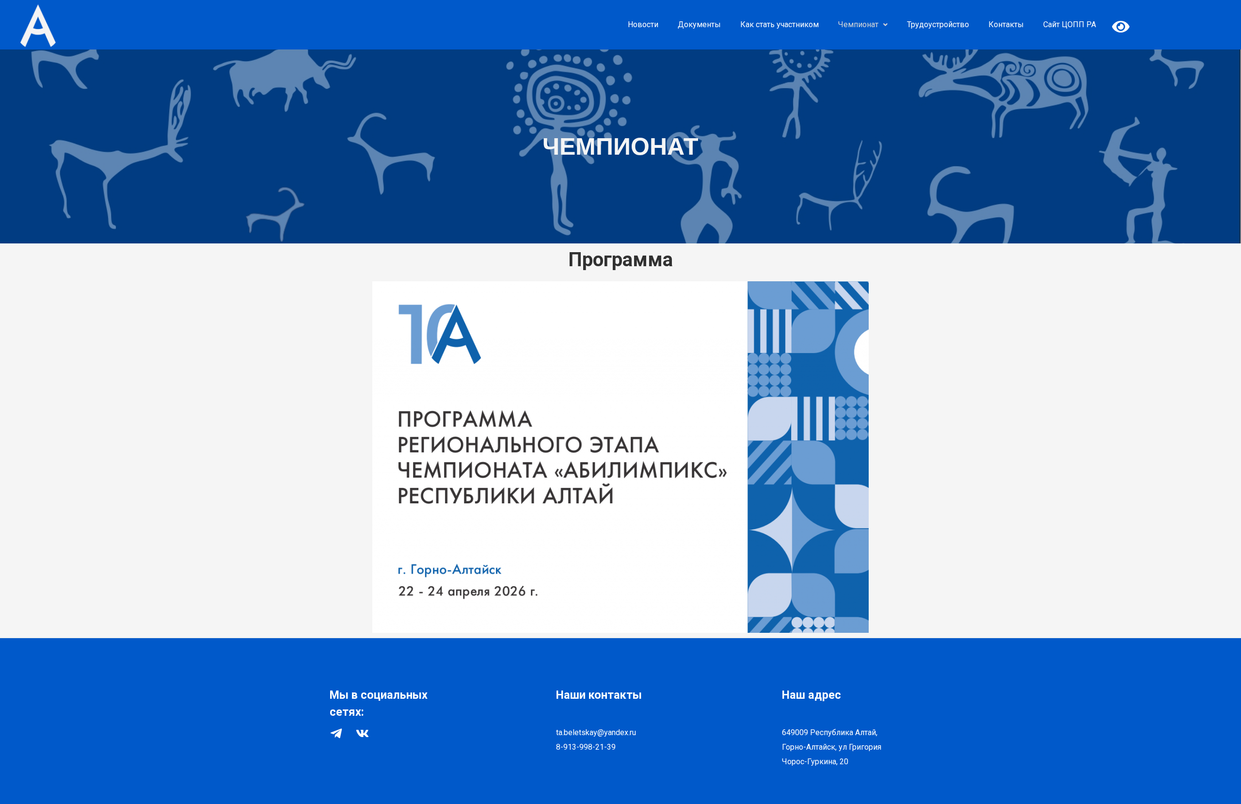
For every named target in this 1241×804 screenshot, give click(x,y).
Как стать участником (779, 24)
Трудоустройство (938, 24)
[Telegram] (336, 733)
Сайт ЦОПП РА (1069, 24)
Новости (643, 24)
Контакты (1006, 24)
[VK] (362, 733)
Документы (699, 24)
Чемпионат (858, 24)
